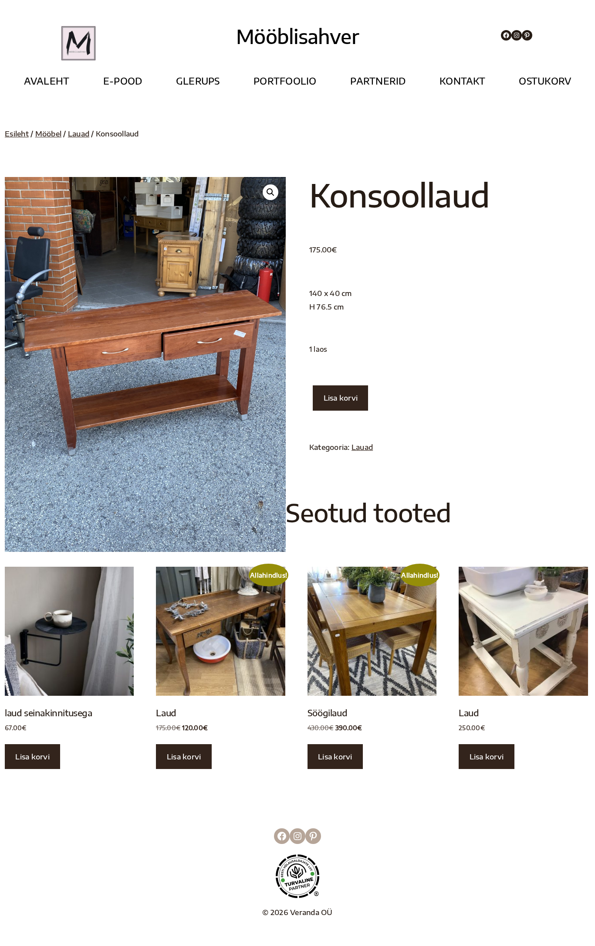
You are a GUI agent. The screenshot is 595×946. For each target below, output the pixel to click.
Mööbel (48, 133)
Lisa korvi (341, 397)
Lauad (78, 133)
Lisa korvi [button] (32, 756)
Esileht (17, 133)
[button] (270, 192)
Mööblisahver (297, 36)
